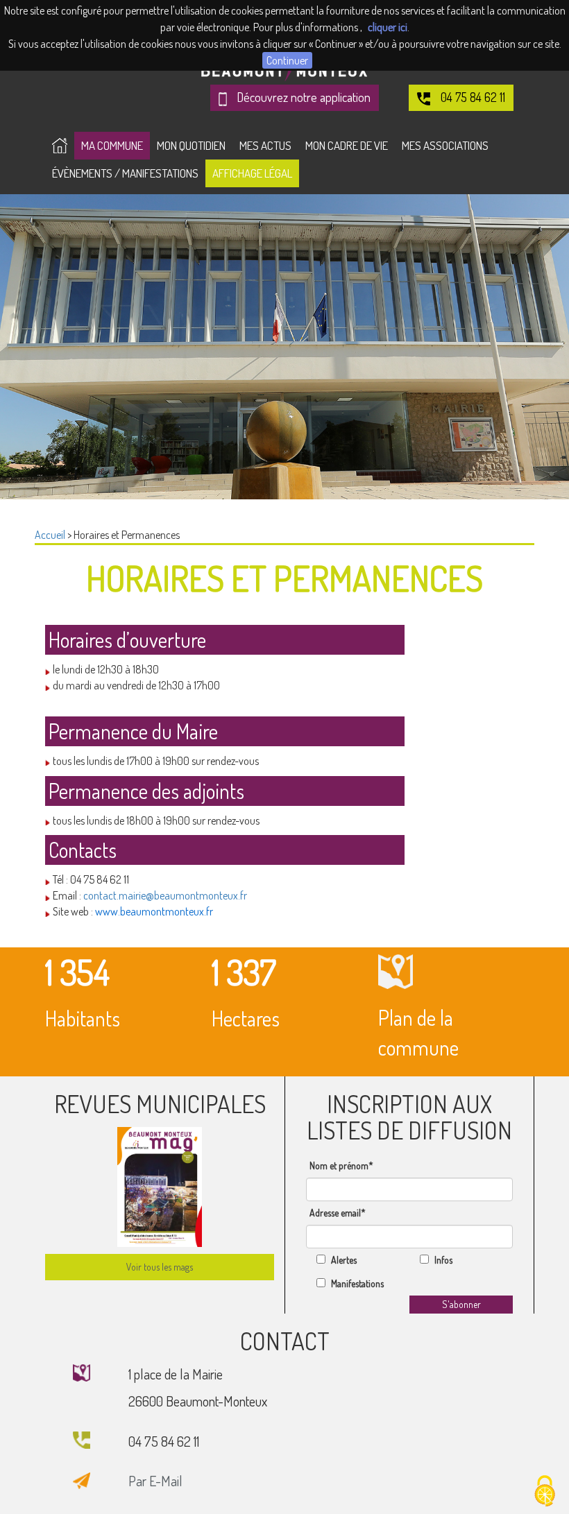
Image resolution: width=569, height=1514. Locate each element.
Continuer (287, 60)
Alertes (344, 1260)
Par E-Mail (155, 1481)
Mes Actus (265, 145)
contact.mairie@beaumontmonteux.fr (165, 895)
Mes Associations (445, 145)
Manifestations (357, 1283)
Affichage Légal (252, 173)
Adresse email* (337, 1213)
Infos (443, 1260)
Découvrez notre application (302, 97)
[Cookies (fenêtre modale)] (544, 1491)
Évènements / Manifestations (125, 173)
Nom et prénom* (341, 1165)
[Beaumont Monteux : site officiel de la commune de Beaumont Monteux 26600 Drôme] (59, 146)
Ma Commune (112, 145)
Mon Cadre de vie (346, 145)
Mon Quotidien (191, 145)
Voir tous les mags (159, 1267)
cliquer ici (387, 27)
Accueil (50, 535)
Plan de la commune (418, 1032)
